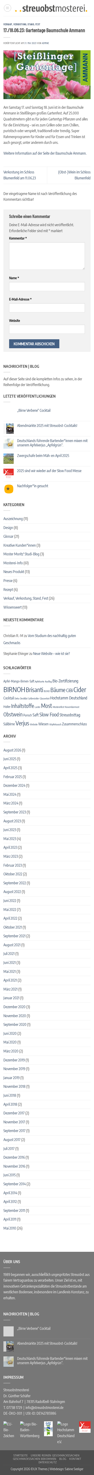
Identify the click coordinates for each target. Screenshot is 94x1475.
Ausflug (48, 681)
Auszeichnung (13, 518)
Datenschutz (48, 1462)
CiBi (69, 690)
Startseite (20, 1455)
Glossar (8, 536)
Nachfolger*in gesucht (32, 486)
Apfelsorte (39, 681)
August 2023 (12, 821)
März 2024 (10, 803)
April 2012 (10, 1201)
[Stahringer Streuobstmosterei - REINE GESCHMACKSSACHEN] (51, 8)
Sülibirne (9, 724)
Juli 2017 (9, 1148)
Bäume (57, 689)
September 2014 (14, 1184)
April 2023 (10, 847)
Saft (36, 714)
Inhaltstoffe (22, 706)
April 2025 (10, 767)
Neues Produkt (13, 571)
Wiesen (43, 724)
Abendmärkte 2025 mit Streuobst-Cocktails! (47, 425)
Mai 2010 (9, 1228)
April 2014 (10, 1193)
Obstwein (13, 714)
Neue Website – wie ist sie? (51, 653)
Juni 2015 (9, 1175)
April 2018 (10, 1104)
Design (8, 527)
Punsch (27, 715)
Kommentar (18, 238)
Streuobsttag (70, 714)
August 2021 (12, 945)
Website (14, 320)
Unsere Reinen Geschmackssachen (55, 1455)
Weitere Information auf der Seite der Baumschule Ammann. (44, 153)
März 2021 (10, 989)
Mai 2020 (10, 1042)
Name (14, 278)
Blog (62, 1459)
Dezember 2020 (14, 1007)
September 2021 (14, 936)
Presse (8, 580)
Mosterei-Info (13, 563)
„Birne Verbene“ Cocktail (33, 410)
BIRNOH (14, 689)
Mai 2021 (9, 971)
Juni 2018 (9, 1095)
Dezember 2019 (14, 1060)
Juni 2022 (9, 900)
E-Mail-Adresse (20, 299)
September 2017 (14, 1130)
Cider (79, 689)
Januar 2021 (11, 998)
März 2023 (10, 856)
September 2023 (14, 812)
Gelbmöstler (33, 698)
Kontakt (75, 1459)
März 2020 (10, 1051)
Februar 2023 (12, 865)
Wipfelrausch (55, 724)
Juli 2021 (9, 953)
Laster (37, 706)
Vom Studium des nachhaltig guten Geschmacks (39, 639)
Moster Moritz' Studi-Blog (21, 554)
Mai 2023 (9, 838)
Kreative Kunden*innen (19, 545)
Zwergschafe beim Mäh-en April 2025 (43, 456)
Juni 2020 (10, 1033)
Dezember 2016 (14, 1157)
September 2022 (14, 883)
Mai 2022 (9, 909)
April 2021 (10, 980)
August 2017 (12, 1139)
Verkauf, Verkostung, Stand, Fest (21, 24)
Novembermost (72, 706)
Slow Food (49, 714)
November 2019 (14, 1068)
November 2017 (14, 1122)
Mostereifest (58, 706)
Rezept (8, 589)
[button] (7, 8)
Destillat (23, 698)
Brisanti (34, 689)
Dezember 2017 (14, 1113)
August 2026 (12, 750)
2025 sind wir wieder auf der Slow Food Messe (49, 471)
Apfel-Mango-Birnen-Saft (18, 681)
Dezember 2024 (14, 785)
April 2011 (9, 1219)
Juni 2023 (9, 829)
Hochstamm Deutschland (68, 697)
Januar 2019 (11, 1077)
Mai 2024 (9, 794)
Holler (6, 707)
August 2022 (12, 891)
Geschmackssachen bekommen (34, 1459)
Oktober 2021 (12, 927)
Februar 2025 (12, 776)
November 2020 (14, 1015)
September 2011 (14, 1210)
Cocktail (8, 698)
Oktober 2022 (12, 874)
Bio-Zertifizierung (65, 680)
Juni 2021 (9, 962)
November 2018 (14, 1086)
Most (46, 705)
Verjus (22, 723)
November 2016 (14, 1166)
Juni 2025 (9, 759)
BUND (47, 691)
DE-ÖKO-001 (12, 1413)
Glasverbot (45, 698)
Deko (17, 698)
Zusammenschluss (74, 724)
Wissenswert (12, 607)
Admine (45, 43)
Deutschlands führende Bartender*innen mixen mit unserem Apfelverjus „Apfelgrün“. (52, 443)
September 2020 (14, 1024)
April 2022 (10, 918)
